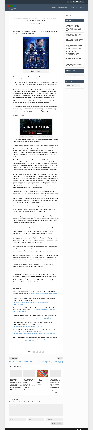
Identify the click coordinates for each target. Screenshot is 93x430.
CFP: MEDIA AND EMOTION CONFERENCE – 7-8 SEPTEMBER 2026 (74, 64)
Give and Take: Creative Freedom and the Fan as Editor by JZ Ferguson (74, 41)
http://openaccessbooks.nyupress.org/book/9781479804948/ (27, 326)
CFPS (82, 7)
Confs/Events (62, 7)
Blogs (37, 23)
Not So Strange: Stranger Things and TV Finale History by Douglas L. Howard (74, 47)
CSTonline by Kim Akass (72, 58)
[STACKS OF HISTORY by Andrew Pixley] (42, 373)
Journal (74, 7)
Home (54, 7)
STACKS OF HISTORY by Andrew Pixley (42, 381)
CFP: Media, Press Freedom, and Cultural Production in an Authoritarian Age (74, 53)
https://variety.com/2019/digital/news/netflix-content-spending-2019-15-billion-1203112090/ (34, 333)
